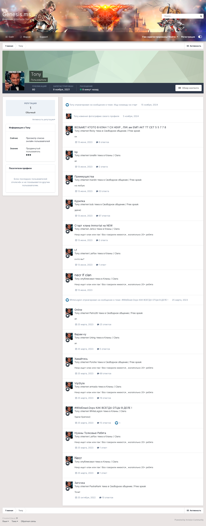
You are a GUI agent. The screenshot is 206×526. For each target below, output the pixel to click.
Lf (76, 250)
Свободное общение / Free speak (122, 130)
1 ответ (102, 264)
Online (78, 309)
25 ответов (105, 324)
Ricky (92, 130)
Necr (78, 458)
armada (93, 386)
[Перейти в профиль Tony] (68, 116)
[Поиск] (201, 16)
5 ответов (104, 349)
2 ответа (103, 166)
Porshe (93, 362)
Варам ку (80, 334)
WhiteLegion (76, 300)
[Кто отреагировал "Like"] (116, 422)
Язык (5, 521)
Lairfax (93, 253)
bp (76, 152)
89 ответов (105, 373)
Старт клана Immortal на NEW (93, 225)
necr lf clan (83, 275)
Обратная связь (28, 521)
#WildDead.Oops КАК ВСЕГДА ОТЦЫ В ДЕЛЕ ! (145, 300)
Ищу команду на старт (125, 104)
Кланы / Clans (112, 155)
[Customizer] (200, 36)
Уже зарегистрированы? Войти (159, 36)
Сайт (11, 36)
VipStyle (80, 383)
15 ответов (105, 422)
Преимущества (84, 176)
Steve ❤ (14, 518)
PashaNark (95, 486)
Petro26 (93, 313)
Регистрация (188, 36)
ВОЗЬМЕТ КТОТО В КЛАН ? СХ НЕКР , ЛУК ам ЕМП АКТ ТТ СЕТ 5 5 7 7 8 (120, 127)
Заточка (80, 482)
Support (43, 36)
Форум (26, 36)
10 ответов (107, 497)
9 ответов (103, 142)
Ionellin (93, 155)
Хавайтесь (81, 358)
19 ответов (105, 398)
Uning (92, 337)
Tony (72, 104)
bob (91, 204)
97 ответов (104, 215)
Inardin (93, 179)
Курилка (80, 201)
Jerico (92, 228)
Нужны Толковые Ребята (90, 433)
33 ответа (103, 191)
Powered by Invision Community (189, 520)
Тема (14, 521)
